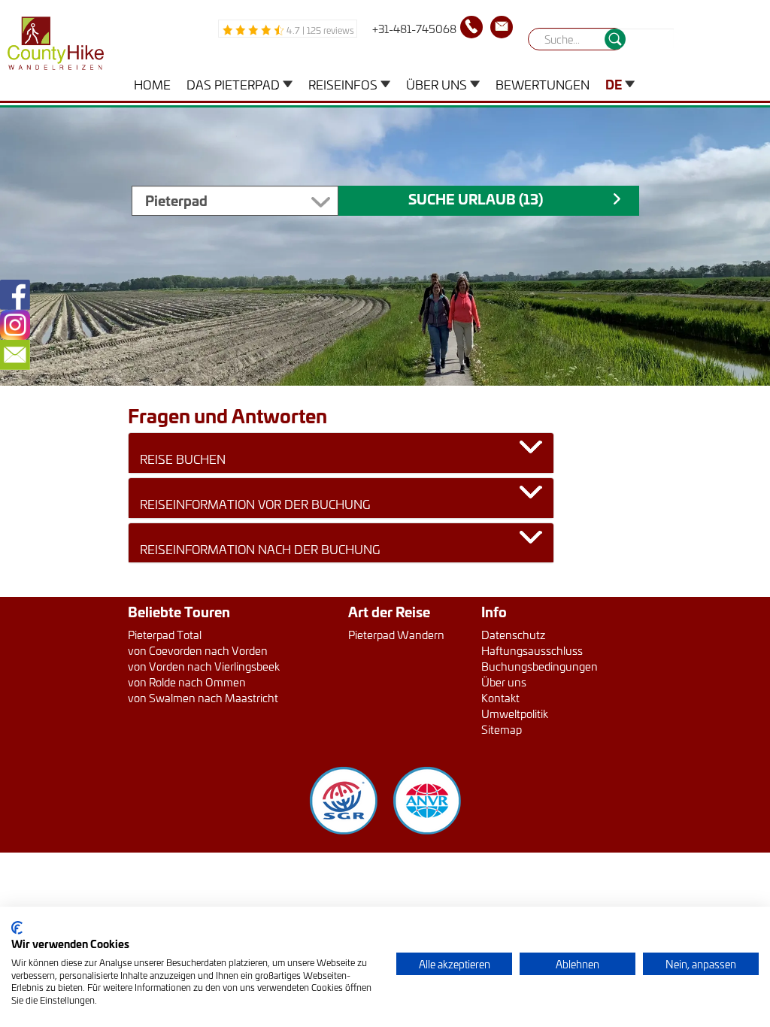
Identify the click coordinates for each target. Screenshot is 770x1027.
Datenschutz (513, 634)
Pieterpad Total (165, 634)
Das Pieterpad (233, 83)
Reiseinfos (342, 83)
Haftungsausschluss (532, 650)
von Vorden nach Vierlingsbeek (204, 665)
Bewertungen (543, 83)
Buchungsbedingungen (539, 665)
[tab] (341, 453)
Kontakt (500, 697)
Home (152, 83)
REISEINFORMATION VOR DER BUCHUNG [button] (255, 503)
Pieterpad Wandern (396, 634)
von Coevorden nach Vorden (198, 650)
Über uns (436, 83)
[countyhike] (52, 47)
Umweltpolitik (514, 713)
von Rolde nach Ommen (187, 681)
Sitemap (501, 729)
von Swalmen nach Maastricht (203, 697)
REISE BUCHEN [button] (183, 458)
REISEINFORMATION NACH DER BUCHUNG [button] (260, 549)
